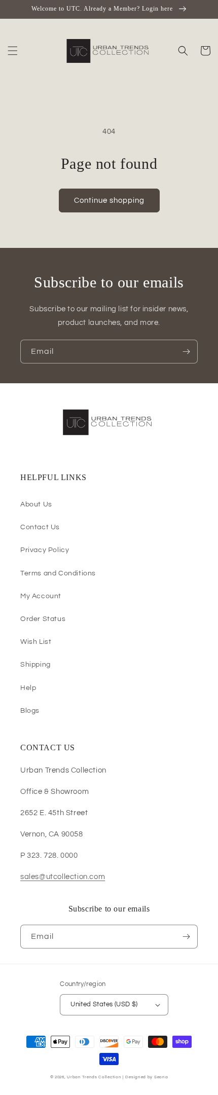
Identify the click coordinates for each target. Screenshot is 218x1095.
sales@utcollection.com (62, 877)
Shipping (35, 664)
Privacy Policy (44, 550)
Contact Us (40, 527)
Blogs (30, 710)
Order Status (42, 619)
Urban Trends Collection (94, 1077)
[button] (13, 51)
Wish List (35, 641)
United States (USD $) (103, 1004)
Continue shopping (109, 200)
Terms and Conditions (58, 573)
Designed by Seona (146, 1077)
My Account (40, 596)
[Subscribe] (186, 351)
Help (28, 687)
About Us (36, 504)
